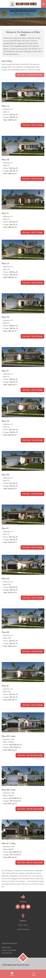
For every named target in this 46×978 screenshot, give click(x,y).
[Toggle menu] (43, 4)
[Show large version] (23, 92)
